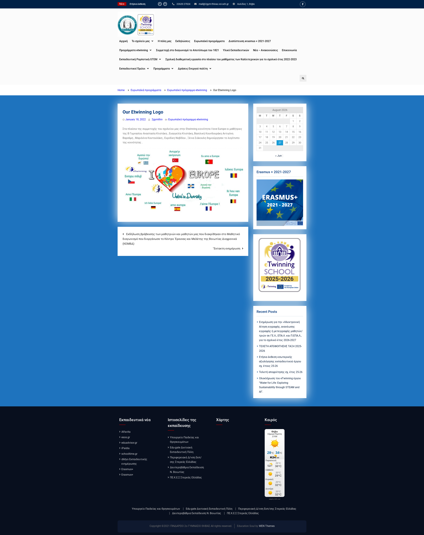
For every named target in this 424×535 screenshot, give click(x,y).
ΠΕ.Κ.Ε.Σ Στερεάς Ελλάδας (186, 477)
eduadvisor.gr (129, 442)
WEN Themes (267, 526)
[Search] (303, 78)
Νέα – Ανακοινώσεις (265, 50)
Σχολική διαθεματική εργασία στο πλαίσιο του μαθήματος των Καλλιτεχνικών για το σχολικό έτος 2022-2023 (231, 59)
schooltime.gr (129, 453)
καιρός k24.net (274, 499)
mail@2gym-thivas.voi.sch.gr (214, 4)
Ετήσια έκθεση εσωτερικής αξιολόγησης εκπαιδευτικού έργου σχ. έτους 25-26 (280, 361)
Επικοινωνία (289, 50)
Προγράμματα (161, 68)
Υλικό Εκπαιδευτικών (236, 50)
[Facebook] (303, 4)
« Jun (278, 155)
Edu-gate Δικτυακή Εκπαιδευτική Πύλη (209, 509)
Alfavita (126, 431)
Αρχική (123, 41)
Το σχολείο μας (141, 41)
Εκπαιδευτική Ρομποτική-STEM (138, 59)
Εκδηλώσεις (182, 41)
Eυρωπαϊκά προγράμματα (209, 41)
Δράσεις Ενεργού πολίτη (193, 68)
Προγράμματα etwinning (133, 50)
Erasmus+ (127, 469)
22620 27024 (183, 4)
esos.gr (125, 437)
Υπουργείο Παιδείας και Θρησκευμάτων (156, 509)
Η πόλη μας (164, 41)
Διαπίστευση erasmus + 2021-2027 (250, 41)
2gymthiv (157, 119)
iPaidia (125, 448)
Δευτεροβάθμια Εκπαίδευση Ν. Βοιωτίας (196, 513)
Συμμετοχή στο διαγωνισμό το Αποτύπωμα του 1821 (187, 50)
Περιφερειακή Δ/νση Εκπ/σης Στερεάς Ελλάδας (267, 509)
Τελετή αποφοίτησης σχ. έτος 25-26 (280, 372)
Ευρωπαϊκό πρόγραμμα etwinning (188, 119)
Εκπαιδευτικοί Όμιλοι (132, 68)
